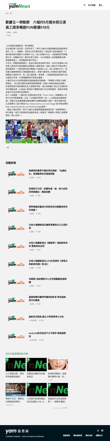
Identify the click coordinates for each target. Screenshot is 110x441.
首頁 (7, 13)
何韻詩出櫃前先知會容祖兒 (36, 375)
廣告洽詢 (89, 435)
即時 (11, 13)
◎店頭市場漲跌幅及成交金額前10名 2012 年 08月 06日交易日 (37, 400)
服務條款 (66, 435)
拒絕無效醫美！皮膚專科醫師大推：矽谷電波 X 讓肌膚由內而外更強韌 (57, 375)
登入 (101, 5)
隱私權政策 (77, 435)
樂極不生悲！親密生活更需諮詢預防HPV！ (15, 400)
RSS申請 (91, 5)
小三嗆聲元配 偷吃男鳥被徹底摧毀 (15, 375)
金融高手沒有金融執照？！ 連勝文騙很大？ (57, 400)
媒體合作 (99, 435)
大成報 (8, 32)
